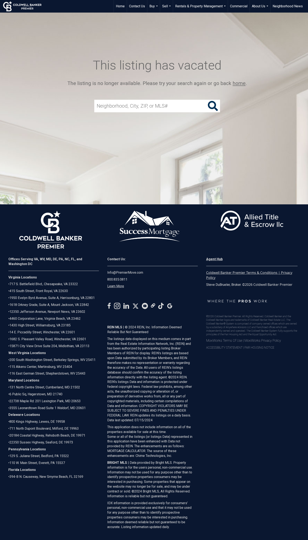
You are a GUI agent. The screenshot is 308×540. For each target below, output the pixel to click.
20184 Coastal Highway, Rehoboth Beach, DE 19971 (47, 435)
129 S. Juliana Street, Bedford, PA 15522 (39, 456)
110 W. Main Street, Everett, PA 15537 (37, 463)
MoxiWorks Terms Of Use (224, 341)
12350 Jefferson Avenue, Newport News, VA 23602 (47, 312)
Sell (167, 8)
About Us (260, 8)
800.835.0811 (117, 279)
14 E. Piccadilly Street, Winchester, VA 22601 (42, 332)
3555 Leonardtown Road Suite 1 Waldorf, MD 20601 (47, 408)
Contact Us (137, 6)
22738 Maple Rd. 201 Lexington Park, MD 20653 (45, 401)
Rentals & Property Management (201, 8)
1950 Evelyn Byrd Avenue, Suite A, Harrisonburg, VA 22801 (52, 298)
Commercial (238, 6)
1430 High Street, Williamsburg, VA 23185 (40, 325)
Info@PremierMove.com (125, 273)
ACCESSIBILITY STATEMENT (224, 347)
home (239, 83)
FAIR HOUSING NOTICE (259, 347)
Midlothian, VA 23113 (48, 346)
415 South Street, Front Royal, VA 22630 (38, 291)
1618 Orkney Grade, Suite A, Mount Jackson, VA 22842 (49, 305)
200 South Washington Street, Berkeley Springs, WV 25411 (52, 360)
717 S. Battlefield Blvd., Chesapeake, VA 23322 (43, 284)
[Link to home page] (24, 6)
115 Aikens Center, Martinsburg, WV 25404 (40, 367)
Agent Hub (214, 259)
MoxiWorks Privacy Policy (263, 341)
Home (120, 6)
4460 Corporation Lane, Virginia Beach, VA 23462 (45, 319)
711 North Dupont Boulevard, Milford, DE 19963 (44, 428)
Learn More (115, 286)
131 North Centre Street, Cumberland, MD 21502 (44, 387)
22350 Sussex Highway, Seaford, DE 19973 (41, 442)
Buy (154, 8)
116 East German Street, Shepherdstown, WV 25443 (47, 373)
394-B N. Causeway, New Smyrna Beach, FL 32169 (46, 477)
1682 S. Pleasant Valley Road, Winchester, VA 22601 (47, 339)
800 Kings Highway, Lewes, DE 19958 (37, 422)
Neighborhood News (288, 6)
